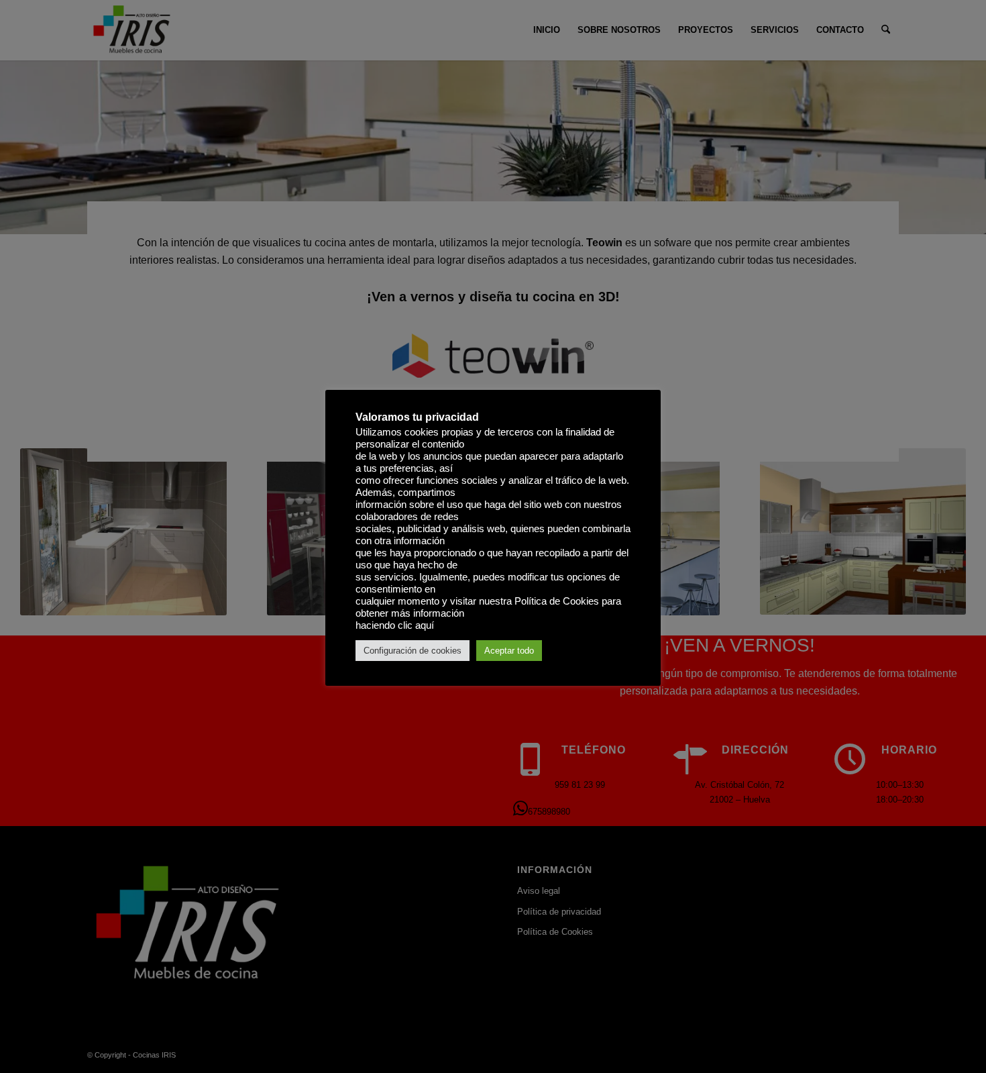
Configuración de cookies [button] (412, 651)
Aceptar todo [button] (509, 651)
